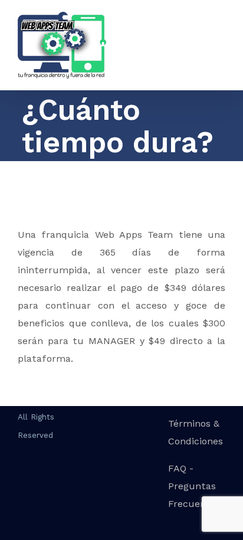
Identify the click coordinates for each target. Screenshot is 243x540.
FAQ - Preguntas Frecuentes (194, 486)
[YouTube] (54, 482)
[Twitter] (38, 482)
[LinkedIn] (71, 482)
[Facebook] (21, 482)
